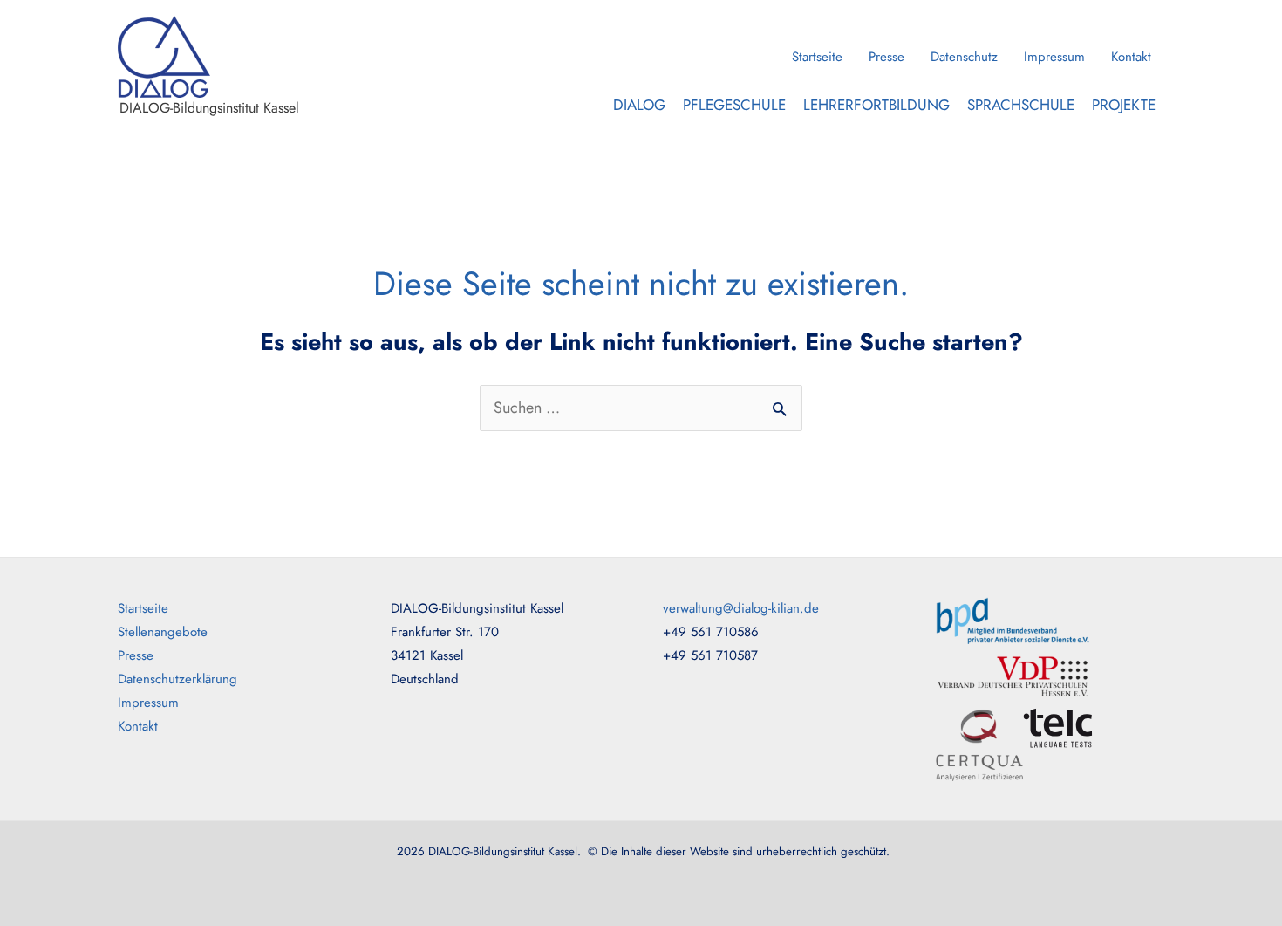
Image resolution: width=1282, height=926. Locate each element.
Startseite (817, 56)
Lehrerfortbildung (876, 104)
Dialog (639, 104)
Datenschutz (964, 56)
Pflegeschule (734, 104)
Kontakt (1131, 56)
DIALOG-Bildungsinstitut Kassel (209, 108)
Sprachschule (1020, 104)
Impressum (1054, 56)
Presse (886, 56)
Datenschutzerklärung (177, 679)
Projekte (1124, 104)
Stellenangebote (163, 631)
